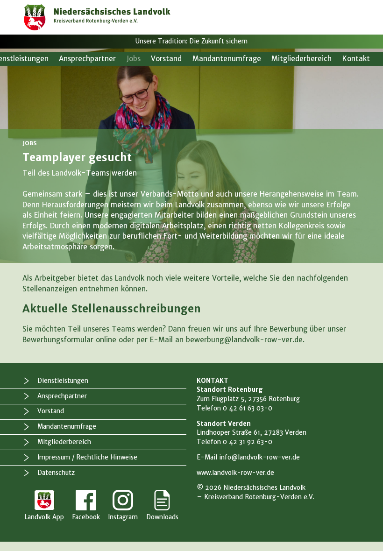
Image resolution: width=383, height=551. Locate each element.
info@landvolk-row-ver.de (259, 457)
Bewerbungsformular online (69, 339)
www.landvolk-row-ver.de (235, 473)
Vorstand (166, 58)
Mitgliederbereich (301, 58)
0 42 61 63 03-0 (247, 408)
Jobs (134, 58)
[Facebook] (86, 506)
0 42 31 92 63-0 (247, 442)
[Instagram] (123, 506)
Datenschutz (56, 473)
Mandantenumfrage (226, 58)
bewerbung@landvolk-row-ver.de (244, 339)
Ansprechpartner (87, 58)
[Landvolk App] (44, 506)
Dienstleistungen (62, 381)
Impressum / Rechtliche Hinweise (87, 457)
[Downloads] (162, 506)
